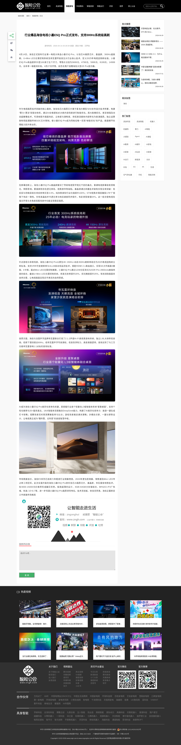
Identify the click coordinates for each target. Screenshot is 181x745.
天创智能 (116, 716)
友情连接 (52, 680)
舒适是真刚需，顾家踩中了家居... (109, 624)
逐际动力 (110, 712)
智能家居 (90, 6)
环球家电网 (51, 700)
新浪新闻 (94, 675)
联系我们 (52, 675)
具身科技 (126, 121)
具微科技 (120, 712)
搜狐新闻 (94, 680)
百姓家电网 (119, 696)
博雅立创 (60, 712)
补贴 (125, 167)
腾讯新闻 (106, 675)
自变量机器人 (155, 716)
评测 (111, 6)
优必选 (90, 712)
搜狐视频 (79, 677)
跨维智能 (100, 712)
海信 (125, 104)
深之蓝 (70, 716)
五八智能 (81, 712)
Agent (137, 136)
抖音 (77, 683)
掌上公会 (131, 6)
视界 (121, 6)
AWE (46, 696)
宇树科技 (38, 712)
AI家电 (148, 144)
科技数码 (79, 6)
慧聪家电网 (144, 696)
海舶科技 (106, 720)
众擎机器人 (49, 716)
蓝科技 (145, 700)
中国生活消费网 (80, 696)
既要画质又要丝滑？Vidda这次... (72, 656)
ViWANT (154, 700)
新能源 (137, 160)
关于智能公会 (54, 672)
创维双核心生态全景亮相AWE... (72, 624)
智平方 (49, 720)
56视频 (79, 675)
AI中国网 (67, 704)
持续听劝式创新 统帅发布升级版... (146, 624)
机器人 (152, 121)
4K (143, 167)
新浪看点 (106, 680)
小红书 (78, 686)
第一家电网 (39, 700)
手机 (140, 175)
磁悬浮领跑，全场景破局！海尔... (35, 624)
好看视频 (79, 680)
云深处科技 (49, 712)
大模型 (126, 137)
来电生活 (48, 704)
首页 (49, 6)
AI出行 (125, 160)
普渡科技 (143, 712)
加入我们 (52, 677)
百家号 (93, 683)
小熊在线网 (76, 700)
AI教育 (125, 144)
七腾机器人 (92, 716)
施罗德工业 (142, 716)
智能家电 (69, 6)
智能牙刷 (151, 175)
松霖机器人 (80, 716)
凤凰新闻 (106, 677)
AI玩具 (137, 152)
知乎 (105, 683)
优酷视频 (67, 675)
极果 (126, 700)
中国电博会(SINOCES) (61, 696)
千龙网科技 (96, 700)
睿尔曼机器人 (128, 716)
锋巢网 (119, 700)
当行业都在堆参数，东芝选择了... (35, 656)
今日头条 (94, 672)
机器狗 (126, 129)
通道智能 (116, 720)
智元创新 (58, 720)
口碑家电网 (156, 696)
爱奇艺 (66, 677)
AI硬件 (137, 144)
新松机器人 (94, 720)
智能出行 (100, 6)
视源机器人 (105, 716)
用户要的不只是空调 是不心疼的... (109, 656)
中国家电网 (95, 696)
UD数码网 (135, 700)
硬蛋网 (57, 704)
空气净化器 (127, 175)
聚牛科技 (38, 704)
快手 (65, 686)
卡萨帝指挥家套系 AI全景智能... (146, 656)
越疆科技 (38, 716)
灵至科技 (83, 720)
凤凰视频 (67, 683)
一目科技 (60, 716)
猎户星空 (153, 712)
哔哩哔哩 (67, 680)
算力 (136, 129)
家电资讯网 (63, 700)
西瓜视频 (79, 672)
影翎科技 (126, 720)
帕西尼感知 (39, 720)
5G (134, 167)
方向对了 (38, 696)
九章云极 (71, 712)
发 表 (27, 575)
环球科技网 (107, 696)
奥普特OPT (138, 720)
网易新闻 (106, 672)
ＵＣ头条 (94, 677)
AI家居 (125, 152)
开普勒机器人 (71, 720)
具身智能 (59, 6)
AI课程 (148, 137)
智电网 (86, 700)
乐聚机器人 (132, 712)
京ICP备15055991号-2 (79, 729)
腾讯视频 (67, 672)
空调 (152, 167)
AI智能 (147, 129)
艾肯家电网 (132, 696)
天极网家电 (109, 700)
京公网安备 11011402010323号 (130, 729)
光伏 (148, 160)
